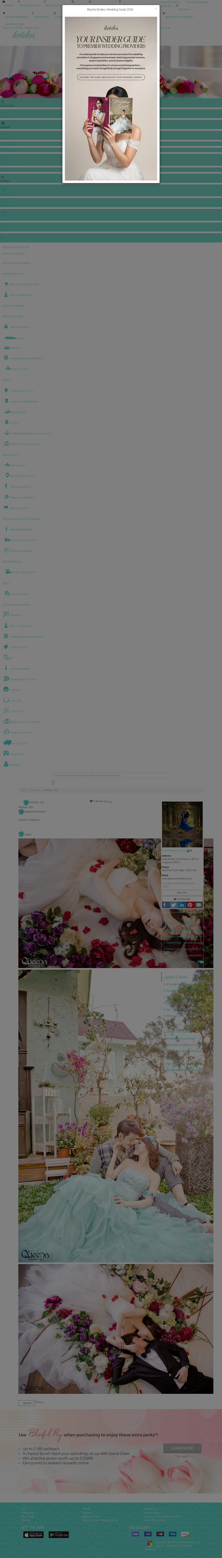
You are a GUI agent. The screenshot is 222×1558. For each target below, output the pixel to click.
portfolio (35, 790)
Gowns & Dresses (197, 2)
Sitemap (25, 1520)
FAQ (23, 1509)
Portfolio (165, 6)
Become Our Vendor (121, 17)
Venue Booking (169, 2)
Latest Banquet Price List (137, 5)
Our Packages (183, 899)
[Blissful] (33, 1534)
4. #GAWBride (171, 1057)
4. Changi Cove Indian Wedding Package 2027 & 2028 (184, 949)
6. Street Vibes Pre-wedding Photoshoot (184, 1070)
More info (182, 892)
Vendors (78, 5)
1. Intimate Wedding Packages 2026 (184, 930)
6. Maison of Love (174, 1015)
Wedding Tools (29, 5)
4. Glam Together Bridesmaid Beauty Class (184, 1003)
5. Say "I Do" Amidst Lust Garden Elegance (184, 1009)
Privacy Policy (152, 1512)
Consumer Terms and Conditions (162, 1516)
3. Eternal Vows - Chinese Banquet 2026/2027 (184, 942)
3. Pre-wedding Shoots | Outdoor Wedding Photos (184, 1051)
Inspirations (41, 17)
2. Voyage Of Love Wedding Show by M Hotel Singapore (184, 990)
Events (86, 1509)
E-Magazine (63, 17)
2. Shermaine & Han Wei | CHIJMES (184, 1044)
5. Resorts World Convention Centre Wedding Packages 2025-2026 (184, 955)
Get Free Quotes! (122, 27)
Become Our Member (179, 17)
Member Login (14, 24)
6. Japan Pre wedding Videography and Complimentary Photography (181, 961)
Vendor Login (150, 17)
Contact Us (150, 1509)
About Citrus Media (155, 1520)
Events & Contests (102, 5)
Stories (183, 9)
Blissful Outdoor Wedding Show (100, 1520)
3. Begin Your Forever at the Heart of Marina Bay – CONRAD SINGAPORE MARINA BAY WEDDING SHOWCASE (184, 997)
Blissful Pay (27, 1516)
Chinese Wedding (16, 17)
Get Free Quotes (55, 5)
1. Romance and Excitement (179, 1038)
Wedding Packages (89, 17)
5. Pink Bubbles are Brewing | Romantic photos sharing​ (184, 1063)
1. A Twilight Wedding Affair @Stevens (184, 984)
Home (9, 5)
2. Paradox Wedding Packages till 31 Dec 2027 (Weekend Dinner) (184, 936)
